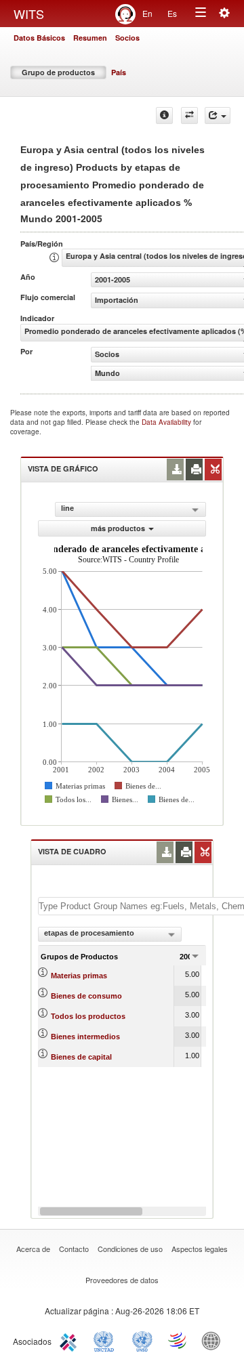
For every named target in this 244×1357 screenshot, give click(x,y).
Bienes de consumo (86, 996)
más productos (118, 528)
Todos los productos (88, 1016)
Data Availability (167, 422)
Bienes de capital (81, 1057)
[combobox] (110, 934)
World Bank (214, 1340)
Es (172, 13)
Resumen (90, 38)
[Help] (164, 115)
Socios (127, 38)
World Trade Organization (178, 1340)
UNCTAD (106, 1340)
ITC (70, 1340)
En (147, 13)
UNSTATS (142, 1340)
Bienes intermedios (85, 1036)
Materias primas (79, 976)
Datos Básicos (39, 38)
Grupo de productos (58, 72)
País (118, 72)
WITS (29, 13)
